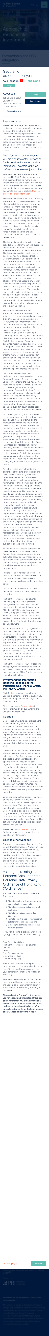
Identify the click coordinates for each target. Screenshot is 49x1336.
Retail (35, 95)
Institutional (35, 101)
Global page (10, 1263)
